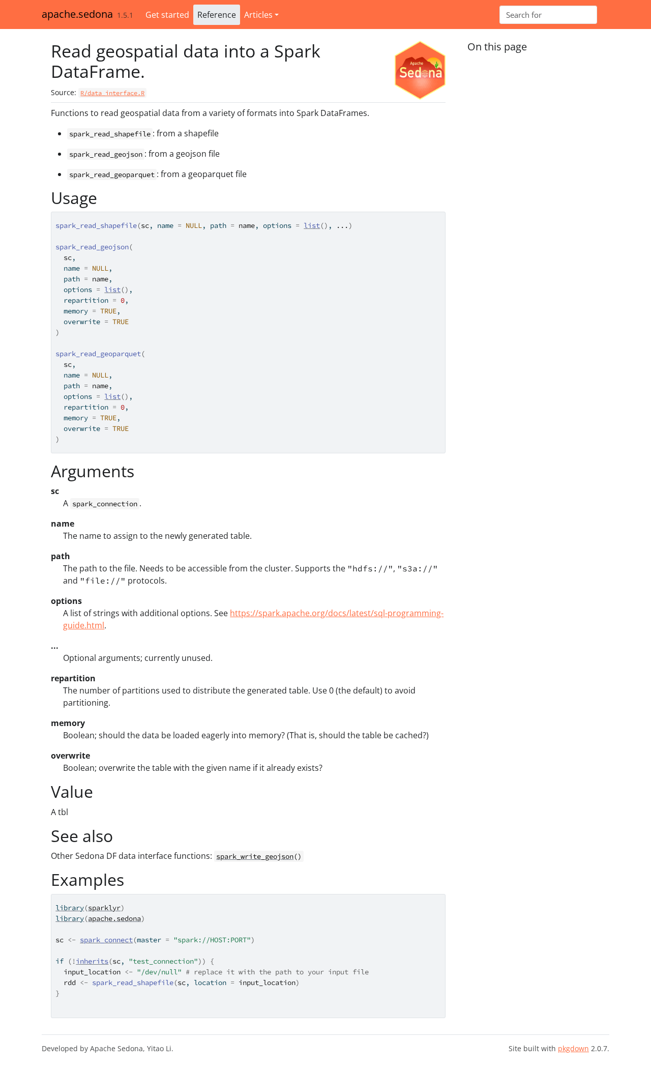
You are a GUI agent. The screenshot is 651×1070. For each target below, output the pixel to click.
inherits (92, 961)
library (69, 907)
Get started (167, 14)
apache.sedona (77, 14)
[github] (605, 15)
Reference (216, 14)
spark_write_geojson (254, 856)
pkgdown (573, 1048)
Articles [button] (258, 14)
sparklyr (104, 907)
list (312, 225)
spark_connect (106, 939)
